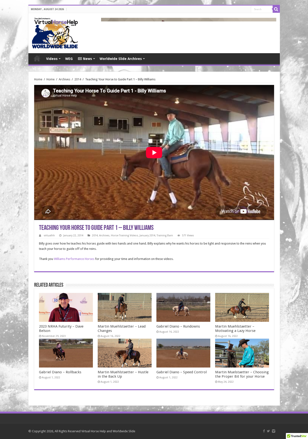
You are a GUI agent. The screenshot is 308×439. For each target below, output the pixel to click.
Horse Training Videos (124, 235)
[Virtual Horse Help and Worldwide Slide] (55, 32)
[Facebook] (264, 431)
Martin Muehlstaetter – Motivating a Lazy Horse (235, 328)
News (87, 59)
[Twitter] (268, 431)
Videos (52, 59)
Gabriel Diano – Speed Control (181, 372)
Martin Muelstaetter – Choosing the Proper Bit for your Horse (242, 374)
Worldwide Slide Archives (121, 59)
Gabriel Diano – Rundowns (178, 326)
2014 (77, 79)
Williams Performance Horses (74, 259)
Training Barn (165, 235)
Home (37, 58)
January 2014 (147, 235)
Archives (64, 79)
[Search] (276, 9)
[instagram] (273, 431)
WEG (69, 59)
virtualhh (49, 235)
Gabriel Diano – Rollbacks (60, 372)
